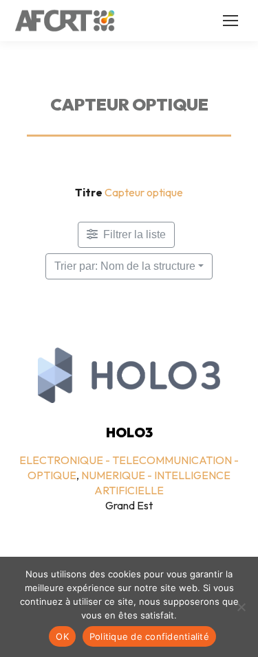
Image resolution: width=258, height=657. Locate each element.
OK (62, 636)
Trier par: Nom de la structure (124, 266)
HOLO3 (129, 432)
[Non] (241, 607)
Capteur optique (144, 192)
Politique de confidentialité (149, 636)
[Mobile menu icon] (230, 20)
